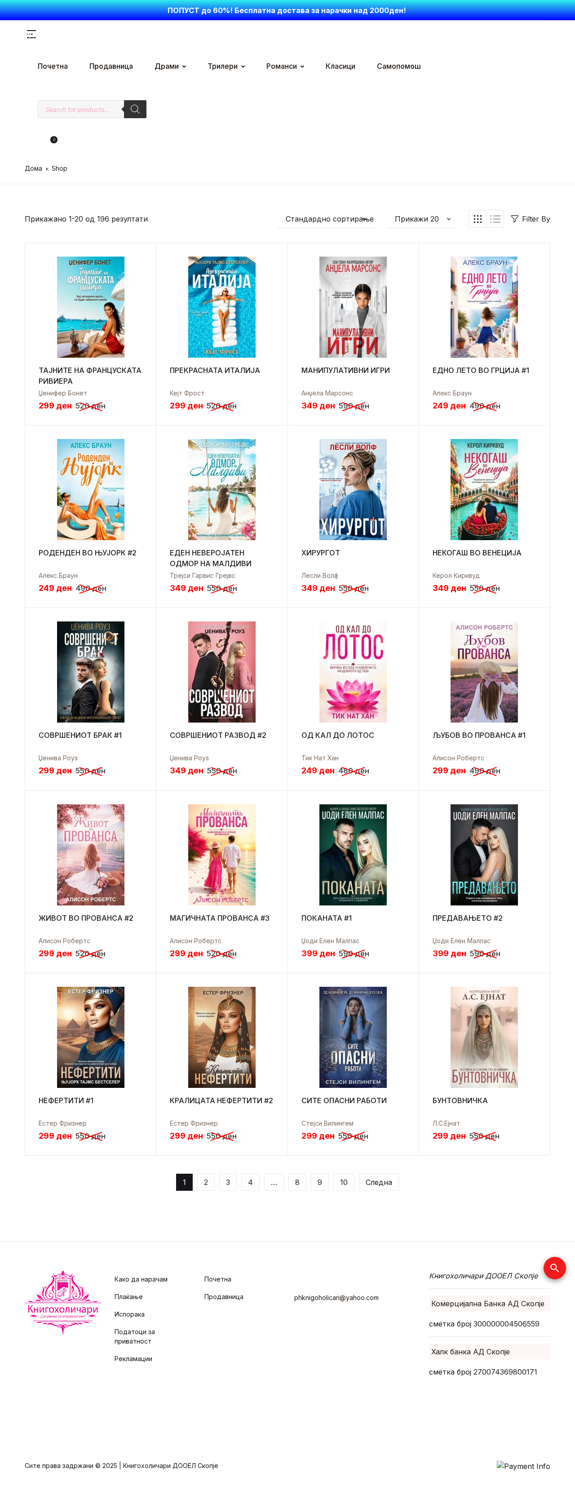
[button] (38, 143)
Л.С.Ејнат (446, 1123)
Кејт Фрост (187, 393)
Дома (33, 168)
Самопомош (399, 66)
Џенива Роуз (58, 758)
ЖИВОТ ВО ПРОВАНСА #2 (86, 918)
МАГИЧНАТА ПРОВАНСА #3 (220, 918)
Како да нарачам (141, 1279)
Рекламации (133, 1358)
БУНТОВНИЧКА (460, 1100)
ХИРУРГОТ (320, 552)
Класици (340, 66)
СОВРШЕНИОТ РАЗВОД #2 (218, 735)
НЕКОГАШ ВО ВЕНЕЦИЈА (477, 552)
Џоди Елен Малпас (330, 941)
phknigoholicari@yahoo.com (336, 1297)
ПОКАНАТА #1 (326, 918)
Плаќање (129, 1296)
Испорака (130, 1314)
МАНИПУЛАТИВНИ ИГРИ (345, 370)
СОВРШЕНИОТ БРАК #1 (80, 735)
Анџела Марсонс (327, 393)
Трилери (223, 66)
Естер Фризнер (63, 1123)
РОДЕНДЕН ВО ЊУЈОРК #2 (88, 552)
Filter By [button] (536, 218)
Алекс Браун (452, 393)
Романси (281, 66)
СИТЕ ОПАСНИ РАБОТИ (344, 1100)
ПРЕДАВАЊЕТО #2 (468, 918)
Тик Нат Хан (320, 758)
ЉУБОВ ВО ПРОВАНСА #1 (479, 735)
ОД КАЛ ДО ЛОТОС (337, 735)
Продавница (111, 66)
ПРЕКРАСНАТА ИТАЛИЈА (215, 370)
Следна (379, 1182)
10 (344, 1182)
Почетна (53, 66)
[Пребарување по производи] (135, 109)
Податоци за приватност (135, 1336)
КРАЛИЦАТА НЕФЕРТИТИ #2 (221, 1100)
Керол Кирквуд (456, 575)
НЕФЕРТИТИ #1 (66, 1100)
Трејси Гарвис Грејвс (202, 575)
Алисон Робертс (458, 758)
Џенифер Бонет (63, 393)
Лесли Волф (319, 575)
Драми (167, 66)
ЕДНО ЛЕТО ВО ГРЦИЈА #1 (481, 370)
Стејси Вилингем (327, 1123)
